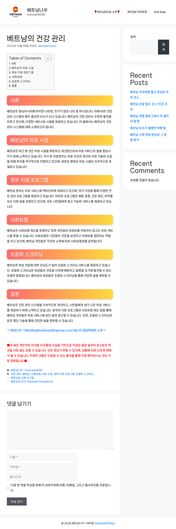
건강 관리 (16, 374)
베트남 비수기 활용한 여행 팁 (148, 128)
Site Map (160, 11)
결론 (14, 85)
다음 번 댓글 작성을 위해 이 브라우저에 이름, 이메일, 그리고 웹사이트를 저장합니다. (60, 488)
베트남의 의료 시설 (23, 68)
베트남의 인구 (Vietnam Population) (32, 381)
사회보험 (17, 76)
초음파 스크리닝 (21, 81)
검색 (133, 36)
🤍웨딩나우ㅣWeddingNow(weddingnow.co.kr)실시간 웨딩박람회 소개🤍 (56, 330)
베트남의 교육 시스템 (22, 378)
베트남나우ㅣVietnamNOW (26, 370)
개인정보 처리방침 (137, 11)
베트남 (26, 374)
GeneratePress (105, 523)
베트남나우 (37, 10)
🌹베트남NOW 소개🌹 (107, 11)
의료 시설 (47, 374)
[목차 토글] (47, 58)
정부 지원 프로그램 (23, 72)
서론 (13, 63)
